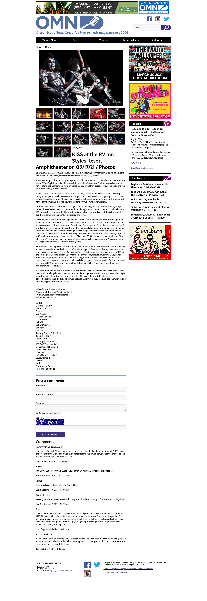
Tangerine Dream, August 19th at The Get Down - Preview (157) (149, 193)
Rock (48, 47)
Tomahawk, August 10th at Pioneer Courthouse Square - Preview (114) (150, 216)
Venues (103, 40)
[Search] (166, 27)
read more (136, 163)
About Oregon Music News (125, 568)
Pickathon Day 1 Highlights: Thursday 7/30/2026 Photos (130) (149, 201)
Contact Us (108, 568)
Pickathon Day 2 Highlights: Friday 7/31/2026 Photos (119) (150, 208)
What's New (49, 40)
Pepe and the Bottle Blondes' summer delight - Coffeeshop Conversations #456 (147, 132)
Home (39, 47)
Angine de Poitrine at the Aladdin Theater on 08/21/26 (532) (149, 186)
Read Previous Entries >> (142, 168)
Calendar (157, 40)
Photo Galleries (130, 40)
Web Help (124, 572)
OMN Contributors (111, 572)
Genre (76, 40)
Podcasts (136, 123)
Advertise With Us (145, 568)
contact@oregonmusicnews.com (58, 571)
